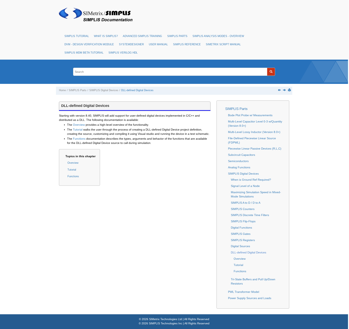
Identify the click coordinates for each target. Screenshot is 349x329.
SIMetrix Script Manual (223, 44)
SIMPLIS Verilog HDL (123, 52)
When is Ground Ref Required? (251, 179)
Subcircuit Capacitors (241, 154)
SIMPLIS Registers (243, 240)
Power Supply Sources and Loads (249, 298)
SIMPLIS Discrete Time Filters (250, 215)
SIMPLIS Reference (187, 44)
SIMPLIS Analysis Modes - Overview (218, 36)
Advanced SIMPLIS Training (142, 36)
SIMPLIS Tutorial (76, 36)
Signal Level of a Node (245, 186)
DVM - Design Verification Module (89, 44)
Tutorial (77, 129)
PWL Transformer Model (243, 291)
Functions (79, 138)
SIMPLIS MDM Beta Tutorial (83, 52)
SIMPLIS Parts (177, 36)
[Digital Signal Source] (279, 90)
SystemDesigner (131, 44)
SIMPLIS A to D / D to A (245, 202)
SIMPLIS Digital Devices (103, 90)
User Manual (158, 44)
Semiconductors (238, 161)
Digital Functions (241, 227)
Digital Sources (240, 246)
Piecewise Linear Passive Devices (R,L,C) (254, 148)
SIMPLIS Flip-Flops (243, 221)
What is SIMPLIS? (106, 36)
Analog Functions (239, 167)
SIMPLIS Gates (240, 233)
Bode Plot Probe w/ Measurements (250, 115)
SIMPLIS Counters (242, 209)
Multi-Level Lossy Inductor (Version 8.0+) (254, 132)
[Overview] (284, 90)
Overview (79, 124)
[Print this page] (289, 90)
